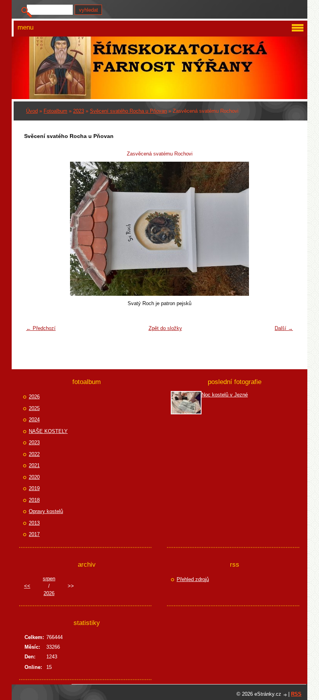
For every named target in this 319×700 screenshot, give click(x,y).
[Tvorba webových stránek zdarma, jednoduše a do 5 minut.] (285, 695)
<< (27, 586)
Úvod (32, 111)
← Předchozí (41, 328)
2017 (34, 534)
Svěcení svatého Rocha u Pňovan (128, 111)
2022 (34, 454)
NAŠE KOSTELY (48, 431)
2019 (34, 488)
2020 (34, 477)
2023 (78, 111)
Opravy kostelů (46, 511)
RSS (296, 694)
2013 (34, 523)
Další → (284, 328)
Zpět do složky (165, 328)
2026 (34, 397)
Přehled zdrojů (193, 579)
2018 (34, 500)
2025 (34, 408)
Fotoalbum (55, 111)
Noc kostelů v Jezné (225, 395)
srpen (49, 578)
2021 (34, 465)
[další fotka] (284, 229)
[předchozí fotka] (35, 229)
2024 (34, 419)
